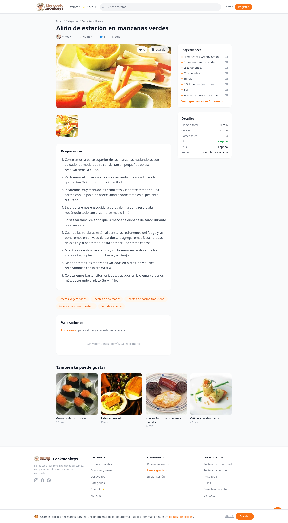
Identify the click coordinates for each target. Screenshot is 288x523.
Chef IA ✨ (97, 489)
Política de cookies (215, 470)
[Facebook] (42, 480)
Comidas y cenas (111, 306)
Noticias (96, 495)
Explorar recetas (101, 464)
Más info (229, 516)
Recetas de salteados (106, 299)
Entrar (228, 7)
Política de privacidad (218, 464)
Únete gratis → (157, 470)
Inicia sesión (69, 330)
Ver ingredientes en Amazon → (202, 101)
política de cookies (181, 516)
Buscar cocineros (158, 464)
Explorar (74, 7)
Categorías (72, 21)
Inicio (59, 21)
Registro (243, 7)
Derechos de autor (216, 489)
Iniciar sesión (156, 476)
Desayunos (98, 476)
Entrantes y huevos (92, 21)
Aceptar (245, 516)
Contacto (209, 495)
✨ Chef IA (89, 7)
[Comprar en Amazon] (226, 56)
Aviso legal (211, 476)
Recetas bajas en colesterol (76, 306)
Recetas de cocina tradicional (146, 299)
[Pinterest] (49, 480)
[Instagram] (36, 480)
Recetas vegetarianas (73, 299)
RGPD (207, 483)
